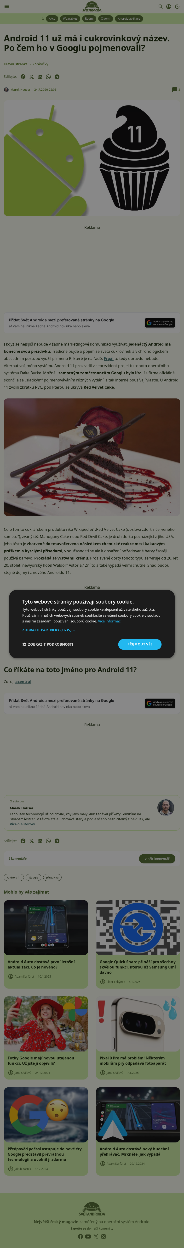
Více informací (109, 621)
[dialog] (92, 624)
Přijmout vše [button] (140, 644)
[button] (91, 630)
